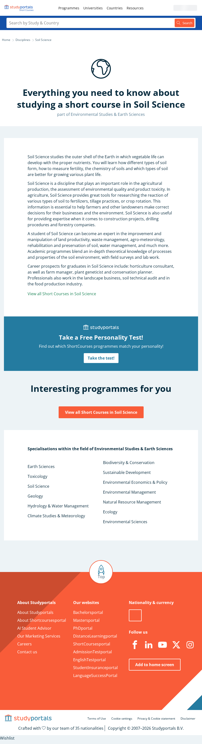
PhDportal (82, 628)
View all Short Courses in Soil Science (62, 293)
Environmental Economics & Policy (135, 482)
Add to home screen (154, 664)
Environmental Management (129, 492)
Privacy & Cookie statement (156, 718)
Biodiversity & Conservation (128, 462)
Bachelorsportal (88, 612)
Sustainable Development (127, 472)
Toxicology (37, 476)
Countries (115, 8)
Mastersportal (86, 620)
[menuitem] (68, 8)
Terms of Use (96, 718)
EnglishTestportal (89, 659)
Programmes (68, 8)
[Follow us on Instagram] (190, 645)
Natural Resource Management (132, 502)
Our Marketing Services (38, 636)
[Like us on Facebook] (135, 645)
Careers (24, 644)
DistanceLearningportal (95, 636)
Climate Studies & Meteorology (56, 516)
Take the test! (101, 358)
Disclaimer (188, 718)
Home (6, 40)
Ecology (110, 512)
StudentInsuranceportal (95, 667)
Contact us (27, 652)
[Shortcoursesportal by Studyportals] (19, 8)
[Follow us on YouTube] (162, 645)
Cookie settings (121, 718)
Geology (35, 496)
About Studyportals (35, 612)
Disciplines (23, 40)
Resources (135, 8)
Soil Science (38, 486)
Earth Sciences (41, 466)
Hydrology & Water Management (58, 506)
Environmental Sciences (125, 521)
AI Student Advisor (34, 628)
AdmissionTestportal (92, 652)
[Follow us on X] (176, 645)
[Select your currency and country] (135, 615)
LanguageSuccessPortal (95, 675)
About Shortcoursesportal (41, 620)
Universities (93, 8)
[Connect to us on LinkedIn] (148, 645)
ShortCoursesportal (91, 644)
